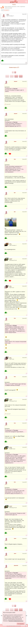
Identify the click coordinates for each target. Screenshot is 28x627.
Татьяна (10, 258)
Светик (8, 14)
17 (26, 535)
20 (26, 601)
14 (26, 444)
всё (2, 10)
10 (26, 354)
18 (26, 550)
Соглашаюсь (20, 623)
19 (26, 562)
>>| (26, 62)
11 (26, 373)
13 (26, 419)
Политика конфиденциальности (15, 620)
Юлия (10, 243)
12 (26, 396)
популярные (6, 10)
